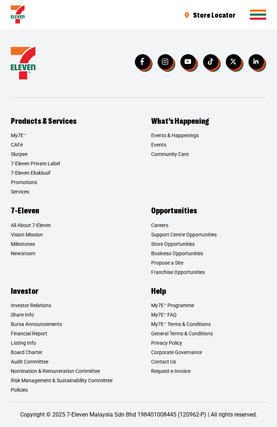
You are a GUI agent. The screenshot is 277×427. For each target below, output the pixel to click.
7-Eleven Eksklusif (30, 173)
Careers (159, 225)
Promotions (24, 182)
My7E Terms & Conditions (181, 324)
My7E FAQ (164, 315)
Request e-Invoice (170, 371)
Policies (19, 390)
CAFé (17, 145)
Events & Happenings (175, 135)
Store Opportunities (173, 244)
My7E (18, 135)
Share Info (22, 315)
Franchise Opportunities (178, 272)
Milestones (23, 244)
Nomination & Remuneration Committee (55, 371)
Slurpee (19, 154)
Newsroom (23, 253)
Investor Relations (31, 305)
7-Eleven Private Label (35, 163)
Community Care (170, 154)
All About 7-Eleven (31, 225)
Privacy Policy (166, 343)
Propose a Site (167, 263)
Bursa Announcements (36, 324)
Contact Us (163, 362)
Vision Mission (27, 235)
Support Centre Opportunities (184, 235)
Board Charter (27, 352)
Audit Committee (29, 362)
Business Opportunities (177, 253)
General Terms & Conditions (182, 333)
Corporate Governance (176, 352)
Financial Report (29, 333)
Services (20, 192)
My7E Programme (172, 305)
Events (158, 145)
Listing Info (23, 343)
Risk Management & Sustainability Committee (62, 380)
